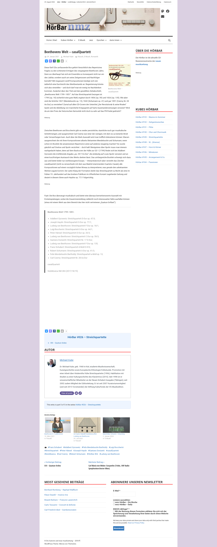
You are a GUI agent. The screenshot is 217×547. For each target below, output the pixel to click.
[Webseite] (80, 393)
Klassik (80, 57)
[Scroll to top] (213, 543)
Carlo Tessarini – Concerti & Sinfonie (59, 505)
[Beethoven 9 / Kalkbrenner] (57, 425)
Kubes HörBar (67, 40)
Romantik (94, 57)
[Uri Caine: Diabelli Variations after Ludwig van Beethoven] (87, 425)
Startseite (131, 2)
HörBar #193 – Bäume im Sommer (150, 117)
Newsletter (140, 2)
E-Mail (116, 491)
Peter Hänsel (66, 450)
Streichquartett (52, 450)
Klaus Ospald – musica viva (56, 495)
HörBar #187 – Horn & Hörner (148, 147)
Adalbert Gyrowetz (72, 447)
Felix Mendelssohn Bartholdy (95, 447)
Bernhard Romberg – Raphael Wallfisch (61, 490)
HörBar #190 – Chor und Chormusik (151, 132)
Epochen (100, 40)
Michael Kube (68, 57)
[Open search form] (169, 40)
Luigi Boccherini (117, 447)
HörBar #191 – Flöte (144, 127)
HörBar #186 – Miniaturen (147, 152)
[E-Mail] (76, 393)
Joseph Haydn (80, 450)
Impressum (167, 2)
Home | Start (51, 40)
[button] (46, 61)
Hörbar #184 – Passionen (147, 162)
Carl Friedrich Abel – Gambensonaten (60, 510)
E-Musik (81, 40)
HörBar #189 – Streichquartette (149, 137)
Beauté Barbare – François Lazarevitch (60, 500)
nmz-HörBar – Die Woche (126, 502)
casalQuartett (113, 450)
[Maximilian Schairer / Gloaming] (116, 425)
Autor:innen (114, 40)
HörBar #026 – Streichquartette (88, 405)
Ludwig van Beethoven (110, 454)
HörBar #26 (93, 454)
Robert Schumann (77, 454)
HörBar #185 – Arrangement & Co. (150, 157)
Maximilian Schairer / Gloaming (114, 434)
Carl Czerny (63, 454)
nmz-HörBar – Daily (123, 504)
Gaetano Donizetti (97, 450)
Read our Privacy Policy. (136, 523)
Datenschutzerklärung (154, 2)
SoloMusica (51, 454)
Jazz (91, 40)
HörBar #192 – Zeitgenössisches (150, 122)
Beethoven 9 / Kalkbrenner (53, 434)
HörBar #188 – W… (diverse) (148, 142)
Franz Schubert (55, 447)
